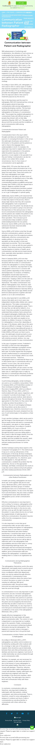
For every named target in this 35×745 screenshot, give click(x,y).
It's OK (21, 3)
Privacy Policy (26, 720)
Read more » (21, 8)
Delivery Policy (17, 720)
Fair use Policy (18, 722)
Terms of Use (8, 720)
